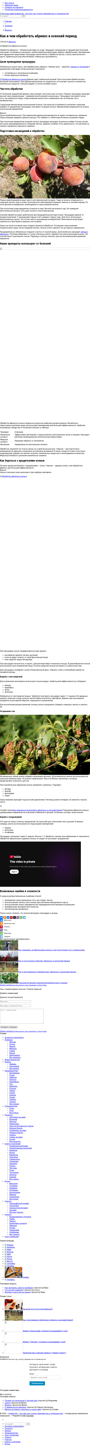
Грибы (12, 1219)
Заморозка (14, 1124)
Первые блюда (16, 1133)
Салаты (12, 1135)
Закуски (12, 1122)
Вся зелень (14, 1068)
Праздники (14, 1230)
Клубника (13, 1190)
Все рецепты (15, 1141)
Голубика (13, 1186)
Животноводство (12, 1060)
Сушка (12, 1139)
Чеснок (12, 1102)
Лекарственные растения (20, 1148)
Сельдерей (14, 1066)
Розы (11, 1170)
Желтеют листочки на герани (17, 1292)
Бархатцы (13, 1155)
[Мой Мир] (8, 917)
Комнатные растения (18, 1146)
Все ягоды (13, 1199)
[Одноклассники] (4, 917)
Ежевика (13, 1188)
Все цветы (14, 1179)
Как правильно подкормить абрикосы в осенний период (37, 810)
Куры (11, 1108)
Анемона (13, 1150)
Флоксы (13, 1175)
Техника (12, 1210)
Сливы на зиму (16, 1137)
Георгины (13, 1157)
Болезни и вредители (14, 1037)
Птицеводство (11, 1106)
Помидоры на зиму (17, 1130)
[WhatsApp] (21, 917)
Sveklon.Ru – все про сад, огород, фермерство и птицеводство (35, 1413)
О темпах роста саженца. (15, 1407)
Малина (12, 1195)
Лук (11, 1084)
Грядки (12, 1221)
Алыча (12, 1053)
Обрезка (13, 1226)
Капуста (12, 1079)
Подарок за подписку (14, 7)
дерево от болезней (79, 67)
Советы (8, 1214)
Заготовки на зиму (17, 1117)
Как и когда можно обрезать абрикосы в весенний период (44, 961)
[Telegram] (24, 917)
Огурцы (12, 1088)
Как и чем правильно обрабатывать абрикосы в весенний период (47, 972)
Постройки (14, 1206)
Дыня (11, 1075)
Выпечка (13, 1119)
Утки (11, 1110)
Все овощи (14, 1104)
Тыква (12, 1097)
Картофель (14, 1082)
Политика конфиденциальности (19, 9)
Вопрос (8, 1405)
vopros (7, 1403)
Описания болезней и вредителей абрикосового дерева (42, 983)
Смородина (14, 1197)
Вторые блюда (15, 1128)
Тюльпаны (14, 1172)
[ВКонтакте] (1, 917)
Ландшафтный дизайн (19, 1203)
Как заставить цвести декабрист (19, 1288)
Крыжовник (14, 1192)
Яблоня (12, 1042)
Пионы (12, 1166)
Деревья (9, 1040)
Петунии (13, 1168)
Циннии (12, 1177)
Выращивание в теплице (20, 1217)
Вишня (12, 1046)
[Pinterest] (11, 917)
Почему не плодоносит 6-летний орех (21, 1400)
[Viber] (17, 917)
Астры (12, 1152)
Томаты (12, 1099)
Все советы (14, 1234)
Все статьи (9, 3)
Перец (12, 1091)
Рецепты (9, 1115)
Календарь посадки (18, 1223)
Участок (8, 1201)
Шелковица (14, 1055)
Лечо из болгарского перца (21, 1126)
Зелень (8, 1062)
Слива (12, 1051)
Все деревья (15, 1057)
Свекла (12, 1095)
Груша (12, 1044)
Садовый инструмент (18, 1208)
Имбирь (12, 1064)
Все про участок (16, 1212)
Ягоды (7, 1181)
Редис (12, 1093)
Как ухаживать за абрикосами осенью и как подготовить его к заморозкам (51, 950)
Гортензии (13, 1161)
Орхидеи (13, 1164)
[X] (14, 917)
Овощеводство (11, 1071)
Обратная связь (11, 5)
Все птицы (14, 1113)
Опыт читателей (12, 1237)
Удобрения (14, 1232)
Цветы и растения (12, 1144)
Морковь (13, 1086)
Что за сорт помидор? (14, 1290)
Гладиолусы (14, 1159)
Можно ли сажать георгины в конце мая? (23, 1409)
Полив (12, 1228)
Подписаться (37, 1383)
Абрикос (12, 42)
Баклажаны (14, 1073)
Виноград (13, 1183)
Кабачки (13, 1077)
